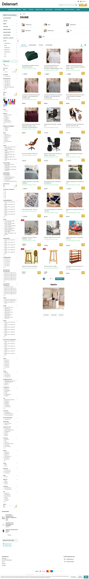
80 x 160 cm (8, 471)
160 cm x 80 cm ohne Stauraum (9, 313)
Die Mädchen (7, 431)
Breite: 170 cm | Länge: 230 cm (10, 347)
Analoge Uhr (8, 419)
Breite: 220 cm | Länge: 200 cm (10, 332)
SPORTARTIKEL (58, 9)
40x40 (6, 372)
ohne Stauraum (8, 489)
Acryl (6, 116)
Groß (6, 483)
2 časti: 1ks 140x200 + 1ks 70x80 (9, 150)
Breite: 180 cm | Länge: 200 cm (10, 328)
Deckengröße (6, 238)
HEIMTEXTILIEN (39, 9)
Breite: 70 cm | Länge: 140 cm (9, 303)
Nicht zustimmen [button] (80, 577)
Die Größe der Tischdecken (6, 284)
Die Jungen (7, 428)
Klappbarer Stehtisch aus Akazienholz (29, 266)
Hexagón (7, 395)
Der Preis (5, 68)
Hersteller (5, 74)
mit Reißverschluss (9, 413)
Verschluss (5, 410)
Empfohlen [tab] (23, 45)
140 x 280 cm (8, 376)
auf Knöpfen (7, 412)
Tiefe (4, 109)
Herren (6, 434)
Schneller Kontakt (8, 545)
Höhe (4, 475)
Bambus (7, 119)
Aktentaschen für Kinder (10, 399)
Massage (7, 402)
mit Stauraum (8, 487)
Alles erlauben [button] (86, 577)
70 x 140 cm (8, 470)
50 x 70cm (7, 367)
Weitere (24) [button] (59, 278)
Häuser (7, 442)
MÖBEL (24, 9)
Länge (4, 92)
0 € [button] (83, 5)
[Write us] (65, 561)
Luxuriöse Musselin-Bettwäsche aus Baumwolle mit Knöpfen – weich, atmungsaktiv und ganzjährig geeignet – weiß (53, 67)
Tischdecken (8, 406)
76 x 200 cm (7, 265)
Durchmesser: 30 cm (9, 286)
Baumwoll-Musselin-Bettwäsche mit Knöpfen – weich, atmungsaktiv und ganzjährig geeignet (75, 96)
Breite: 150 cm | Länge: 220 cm (10, 250)
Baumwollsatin (8, 121)
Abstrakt (7, 452)
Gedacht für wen (7, 427)
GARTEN (19, 9)
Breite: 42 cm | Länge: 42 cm (10, 275)
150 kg (6, 128)
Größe (4, 145)
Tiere (6, 138)
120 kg (6, 130)
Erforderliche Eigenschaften (6, 173)
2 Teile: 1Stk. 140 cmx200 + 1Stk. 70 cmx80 (10, 221)
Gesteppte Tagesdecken (10, 177)
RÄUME (79, 10)
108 (50, 278)
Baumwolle (8, 120)
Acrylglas (7, 117)
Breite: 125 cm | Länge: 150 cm (10, 240)
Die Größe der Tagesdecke (9, 339)
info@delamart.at (7, 543)
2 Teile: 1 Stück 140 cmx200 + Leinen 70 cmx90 (10, 226)
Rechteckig (8, 390)
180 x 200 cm (8, 84)
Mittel (6, 482)
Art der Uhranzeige (7, 417)
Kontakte (4, 565)
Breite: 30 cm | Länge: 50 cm (10, 272)
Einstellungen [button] (73, 576)
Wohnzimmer (7, 47)
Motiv (4, 132)
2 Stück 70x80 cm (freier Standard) (9, 165)
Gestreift (7, 134)
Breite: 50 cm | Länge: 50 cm (10, 278)
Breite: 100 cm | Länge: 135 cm (10, 335)
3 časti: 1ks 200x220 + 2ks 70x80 (9, 155)
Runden (7, 391)
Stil (4, 491)
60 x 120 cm (8, 261)
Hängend (7, 403)
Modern (7, 493)
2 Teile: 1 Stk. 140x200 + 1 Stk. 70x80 (10, 234)
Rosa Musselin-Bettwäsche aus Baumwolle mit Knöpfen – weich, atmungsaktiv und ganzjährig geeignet (31, 96)
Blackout (5, 479)
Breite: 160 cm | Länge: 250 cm (10, 202)
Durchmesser (6, 183)
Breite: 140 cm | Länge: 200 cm (10, 323)
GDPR (3, 561)
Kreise (7, 384)
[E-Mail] (78, 1)
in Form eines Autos (9, 443)
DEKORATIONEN (48, 9)
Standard (7, 445)
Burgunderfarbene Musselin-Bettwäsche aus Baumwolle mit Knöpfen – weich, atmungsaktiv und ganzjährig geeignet (31, 126)
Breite (4, 504)
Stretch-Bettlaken (9, 178)
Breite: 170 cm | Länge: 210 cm (10, 344)
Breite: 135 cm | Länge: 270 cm (10, 212)
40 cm (6, 476)
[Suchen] (76, 5)
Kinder (6, 435)
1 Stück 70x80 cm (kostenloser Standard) (10, 167)
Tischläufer (7, 405)
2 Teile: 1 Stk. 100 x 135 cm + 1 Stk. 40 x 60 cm (10, 148)
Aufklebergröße (7, 257)
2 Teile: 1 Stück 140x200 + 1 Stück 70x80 (10, 231)
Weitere (9, 535)
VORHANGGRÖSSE (7, 200)
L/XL (6, 466)
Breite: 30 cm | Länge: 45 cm (10, 288)
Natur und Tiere (8, 135)
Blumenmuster (8, 141)
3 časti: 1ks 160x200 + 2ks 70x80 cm (9, 152)
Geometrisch (8, 456)
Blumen (6, 139)
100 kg (7, 127)
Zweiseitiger (8, 175)
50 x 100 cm (8, 258)
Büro (5, 56)
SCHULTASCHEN (12, 9)
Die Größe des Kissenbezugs (6, 270)
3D (6, 440)
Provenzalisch (8, 495)
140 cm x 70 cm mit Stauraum (8, 310)
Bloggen (3, 563)
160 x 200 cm (8, 80)
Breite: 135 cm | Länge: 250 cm (10, 207)
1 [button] (44, 279)
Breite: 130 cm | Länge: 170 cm (10, 243)
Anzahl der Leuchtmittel (8, 189)
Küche (5, 45)
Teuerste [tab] (41, 45)
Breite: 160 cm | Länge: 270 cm (10, 205)
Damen (6, 432)
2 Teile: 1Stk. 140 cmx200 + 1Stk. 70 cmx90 (10, 224)
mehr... (4, 89)
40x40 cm (7, 361)
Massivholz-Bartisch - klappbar (50, 266)
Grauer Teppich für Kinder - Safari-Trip (29, 209)
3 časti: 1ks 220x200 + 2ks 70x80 (9, 157)
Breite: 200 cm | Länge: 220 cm (10, 330)
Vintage (7, 500)
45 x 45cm (7, 362)
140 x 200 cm (8, 82)
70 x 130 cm (7, 374)
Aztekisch (7, 453)
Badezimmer (7, 49)
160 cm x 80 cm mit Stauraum (8, 315)
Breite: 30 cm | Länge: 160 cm (11, 290)
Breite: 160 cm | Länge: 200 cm (10, 253)
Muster (5, 450)
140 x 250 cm (8, 375)
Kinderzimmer (7, 51)
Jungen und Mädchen (9, 429)
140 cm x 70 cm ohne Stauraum (9, 308)
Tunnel (7, 383)
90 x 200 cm (7, 81)
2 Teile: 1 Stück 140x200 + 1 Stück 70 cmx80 (10, 229)
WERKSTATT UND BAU (69, 9)
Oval (6, 392)
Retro (6, 497)
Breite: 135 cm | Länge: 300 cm (10, 215)
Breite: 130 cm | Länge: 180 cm (10, 245)
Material (5, 113)
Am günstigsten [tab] (32, 45)
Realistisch (7, 137)
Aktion (7, 65)
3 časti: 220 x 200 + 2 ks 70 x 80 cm (10, 160)
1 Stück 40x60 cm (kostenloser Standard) (10, 170)
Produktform (6, 387)
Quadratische (8, 394)
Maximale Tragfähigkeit (8, 126)
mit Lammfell (8, 446)
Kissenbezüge (6, 162)
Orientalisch (7, 494)
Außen (7, 424)
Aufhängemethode (7, 379)
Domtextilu (8, 76)
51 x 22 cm (7, 260)
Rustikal (7, 498)
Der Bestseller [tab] (49, 45)
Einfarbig (7, 457)
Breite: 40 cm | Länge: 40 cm (11, 274)
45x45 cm (7, 364)
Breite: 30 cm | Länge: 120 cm (11, 289)
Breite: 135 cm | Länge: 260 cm (10, 210)
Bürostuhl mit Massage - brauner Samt (30, 153)
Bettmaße (5, 468)
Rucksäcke (7, 401)
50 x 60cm (7, 365)
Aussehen (5, 438)
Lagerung (5, 486)
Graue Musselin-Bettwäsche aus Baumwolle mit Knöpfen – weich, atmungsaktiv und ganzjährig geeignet (53, 96)
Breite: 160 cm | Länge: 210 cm (10, 342)
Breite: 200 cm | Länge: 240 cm (10, 351)
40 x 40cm (7, 360)
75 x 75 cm (7, 264)
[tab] (81, 45)
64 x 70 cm (7, 263)
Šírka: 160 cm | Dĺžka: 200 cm (9, 88)
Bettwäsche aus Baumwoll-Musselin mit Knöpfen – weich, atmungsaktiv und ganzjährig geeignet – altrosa (75, 67)
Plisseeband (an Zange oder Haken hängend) (10, 381)
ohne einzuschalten (9, 415)
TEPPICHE (31, 9)
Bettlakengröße (7, 78)
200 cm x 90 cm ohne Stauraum (9, 318)
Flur (5, 54)
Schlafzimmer (7, 43)
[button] (85, 5)
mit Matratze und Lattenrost (11, 181)
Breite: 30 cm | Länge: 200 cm (11, 292)
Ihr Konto (83, 1)
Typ (4, 64)
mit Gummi (7, 179)
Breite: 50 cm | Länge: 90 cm (11, 300)
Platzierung (6, 421)
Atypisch (7, 388)
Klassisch (7, 439)
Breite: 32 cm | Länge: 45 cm (10, 293)
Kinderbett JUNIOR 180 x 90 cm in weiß (52, 237)
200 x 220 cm (8, 85)
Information (5, 556)
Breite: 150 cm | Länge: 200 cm (10, 248)
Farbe (4, 97)
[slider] (3, 70)
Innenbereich (8, 423)
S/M (6, 464)
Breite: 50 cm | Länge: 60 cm (10, 279)
